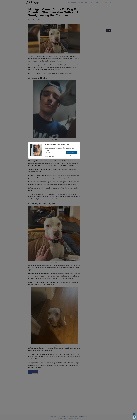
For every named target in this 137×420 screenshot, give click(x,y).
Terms (67, 416)
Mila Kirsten (32, 17)
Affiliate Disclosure (75, 416)
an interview (66, 196)
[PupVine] (39, 3)
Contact (84, 416)
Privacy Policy (61, 416)
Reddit (56, 139)
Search (108, 30)
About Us (53, 416)
